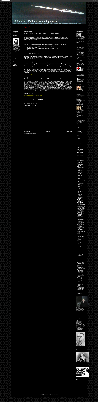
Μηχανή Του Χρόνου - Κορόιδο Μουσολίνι (80, 145)
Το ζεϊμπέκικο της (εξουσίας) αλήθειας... (81, 167)
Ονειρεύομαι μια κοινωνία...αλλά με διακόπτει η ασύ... (80, 287)
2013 (77, 127)
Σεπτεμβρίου (79, 293)
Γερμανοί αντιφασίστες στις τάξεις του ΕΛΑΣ (81, 147)
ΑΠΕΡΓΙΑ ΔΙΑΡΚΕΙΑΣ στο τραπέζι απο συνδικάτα (80, 259)
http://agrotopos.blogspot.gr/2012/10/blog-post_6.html (33, 95)
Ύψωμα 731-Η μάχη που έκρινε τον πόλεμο (80, 138)
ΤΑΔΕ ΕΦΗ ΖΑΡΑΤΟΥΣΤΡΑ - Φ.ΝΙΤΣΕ (80, 200)
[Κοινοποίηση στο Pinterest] (42, 99)
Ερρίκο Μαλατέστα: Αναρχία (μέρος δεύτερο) (80, 153)
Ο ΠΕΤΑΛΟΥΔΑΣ (79, 162)
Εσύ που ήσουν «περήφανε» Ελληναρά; (79, 243)
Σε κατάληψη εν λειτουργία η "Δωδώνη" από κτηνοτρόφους (80, 254)
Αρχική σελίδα (48, 131)
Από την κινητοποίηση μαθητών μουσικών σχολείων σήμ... (80, 263)
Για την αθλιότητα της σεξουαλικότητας (80, 161)
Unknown (15, 65)
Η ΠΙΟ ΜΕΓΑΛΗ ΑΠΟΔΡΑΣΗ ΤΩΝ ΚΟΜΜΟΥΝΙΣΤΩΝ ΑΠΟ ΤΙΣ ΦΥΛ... (80, 222)
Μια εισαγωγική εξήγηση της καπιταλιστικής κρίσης (81, 281)
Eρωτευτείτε (79, 261)
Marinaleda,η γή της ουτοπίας (80, 291)
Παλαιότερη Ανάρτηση (68, 131)
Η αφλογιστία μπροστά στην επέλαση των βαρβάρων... (80, 197)
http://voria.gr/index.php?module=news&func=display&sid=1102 (34, 74)
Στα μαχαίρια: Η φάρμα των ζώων (80, 248)
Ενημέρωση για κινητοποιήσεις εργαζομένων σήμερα (81, 267)
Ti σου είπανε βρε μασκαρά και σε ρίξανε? (80, 178)
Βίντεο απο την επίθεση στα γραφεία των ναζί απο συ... (81, 181)
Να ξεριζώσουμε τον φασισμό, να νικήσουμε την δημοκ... (80, 284)
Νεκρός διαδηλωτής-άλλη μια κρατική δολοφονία (80, 164)
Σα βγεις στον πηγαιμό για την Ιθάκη (80, 175)
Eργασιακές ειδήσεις (80, 265)
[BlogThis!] (39, 99)
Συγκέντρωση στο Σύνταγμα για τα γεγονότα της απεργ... (81, 219)
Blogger (57, 394)
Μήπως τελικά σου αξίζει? (80, 186)
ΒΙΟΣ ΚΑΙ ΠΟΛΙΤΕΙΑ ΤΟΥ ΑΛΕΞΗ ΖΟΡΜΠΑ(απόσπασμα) (81, 204)
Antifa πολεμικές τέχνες (82, 52)
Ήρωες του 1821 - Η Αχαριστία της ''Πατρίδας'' (80, 214)
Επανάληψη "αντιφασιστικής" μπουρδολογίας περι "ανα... (81, 275)
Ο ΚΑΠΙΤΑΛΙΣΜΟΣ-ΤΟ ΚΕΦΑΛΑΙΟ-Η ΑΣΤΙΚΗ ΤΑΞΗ (80, 225)
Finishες (78, 233)
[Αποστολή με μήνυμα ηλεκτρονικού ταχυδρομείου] (38, 99)
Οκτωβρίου (79, 132)
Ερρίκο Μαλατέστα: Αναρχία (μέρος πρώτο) (83, 108)
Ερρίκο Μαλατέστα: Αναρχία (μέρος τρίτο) (83, 69)
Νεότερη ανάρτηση (27, 131)
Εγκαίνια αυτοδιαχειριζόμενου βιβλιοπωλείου (80, 270)
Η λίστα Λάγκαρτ (79, 60)
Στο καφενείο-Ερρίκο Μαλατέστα (80, 278)
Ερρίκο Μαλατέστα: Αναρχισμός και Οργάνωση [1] (80, 251)
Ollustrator (51, 394)
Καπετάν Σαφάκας (80, 216)
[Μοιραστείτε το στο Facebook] (41, 99)
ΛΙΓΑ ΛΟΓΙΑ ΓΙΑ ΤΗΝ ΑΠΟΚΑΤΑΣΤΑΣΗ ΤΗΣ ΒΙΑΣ (80, 172)
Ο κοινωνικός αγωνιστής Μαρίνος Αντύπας (81, 158)
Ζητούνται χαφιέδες (80, 272)
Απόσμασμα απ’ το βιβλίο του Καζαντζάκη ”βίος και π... (80, 191)
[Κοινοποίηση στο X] (40, 99)
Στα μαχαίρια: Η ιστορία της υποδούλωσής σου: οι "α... (80, 246)
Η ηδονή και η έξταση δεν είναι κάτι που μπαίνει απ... (80, 183)
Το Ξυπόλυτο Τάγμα (80, 44)
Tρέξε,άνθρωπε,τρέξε (80, 240)
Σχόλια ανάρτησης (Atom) (32, 133)
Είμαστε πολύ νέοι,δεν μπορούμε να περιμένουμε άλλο (80, 236)
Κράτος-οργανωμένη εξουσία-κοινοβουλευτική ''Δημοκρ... (80, 228)
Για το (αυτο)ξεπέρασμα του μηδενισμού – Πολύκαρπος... (81, 209)
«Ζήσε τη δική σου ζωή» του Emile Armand (81, 207)
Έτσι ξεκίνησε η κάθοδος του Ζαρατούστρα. (80, 99)
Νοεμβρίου (79, 131)
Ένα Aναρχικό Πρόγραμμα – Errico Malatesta (82, 35)
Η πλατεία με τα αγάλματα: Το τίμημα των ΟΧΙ (80, 143)
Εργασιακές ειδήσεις (80, 118)
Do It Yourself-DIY (80, 289)
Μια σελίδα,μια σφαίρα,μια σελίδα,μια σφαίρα (80, 170)
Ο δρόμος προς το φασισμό (80, 140)
